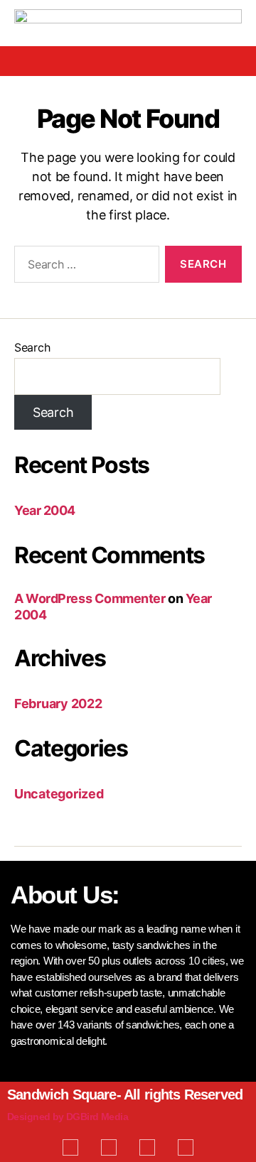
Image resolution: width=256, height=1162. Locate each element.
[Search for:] (84, 267)
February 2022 (58, 703)
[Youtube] (147, 1147)
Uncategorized (59, 793)
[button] (128, 61)
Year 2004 (44, 510)
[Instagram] (185, 1147)
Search (32, 347)
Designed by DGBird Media (67, 1116)
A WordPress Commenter (90, 598)
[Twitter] (109, 1147)
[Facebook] (70, 1147)
